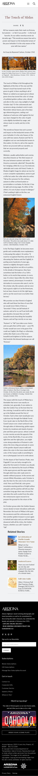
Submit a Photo (7, 691)
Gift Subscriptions (8, 667)
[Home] (8, 4)
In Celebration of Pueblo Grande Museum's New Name (26, 539)
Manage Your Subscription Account (14, 670)
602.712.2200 (13, 746)
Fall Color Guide (24, 579)
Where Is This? (7, 695)
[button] (19, 63)
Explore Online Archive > (13, 624)
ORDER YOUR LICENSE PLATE (19, 732)
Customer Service (8, 688)
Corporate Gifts (7, 685)
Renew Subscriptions (9, 664)
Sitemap (14, 773)
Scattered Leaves (24, 561)
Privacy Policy (6, 773)
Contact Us (6, 681)
